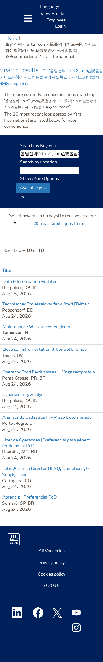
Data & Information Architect (30, 282)
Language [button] (50, 7)
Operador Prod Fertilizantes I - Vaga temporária (48, 372)
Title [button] (6, 271)
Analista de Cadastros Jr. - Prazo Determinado (47, 418)
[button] (17, 19)
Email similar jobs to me (61, 224)
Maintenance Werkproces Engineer (36, 327)
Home (12, 38)
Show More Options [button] (39, 179)
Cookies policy (51, 574)
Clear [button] (22, 197)
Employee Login (56, 23)
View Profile (52, 14)
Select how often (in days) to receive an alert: (52, 216)
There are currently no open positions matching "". (50, 101)
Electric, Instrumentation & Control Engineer (45, 350)
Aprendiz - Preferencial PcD (29, 497)
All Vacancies (52, 551)
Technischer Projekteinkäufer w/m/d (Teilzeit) (46, 304)
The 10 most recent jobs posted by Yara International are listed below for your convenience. (43, 120)
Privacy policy (51, 563)
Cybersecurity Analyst (23, 395)
